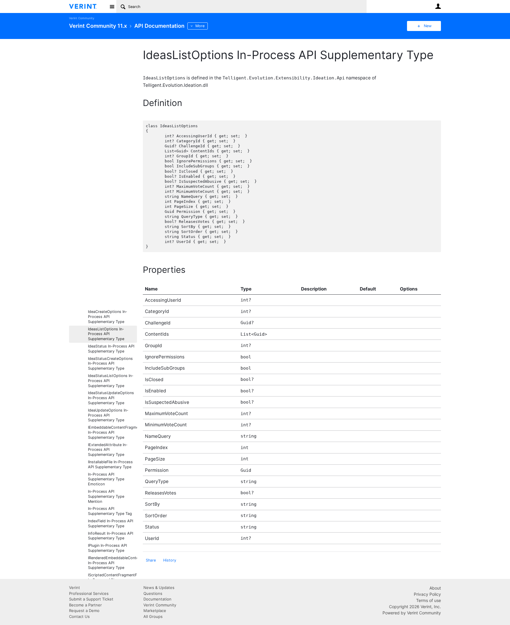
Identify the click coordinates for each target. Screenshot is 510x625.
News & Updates (158, 587)
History (169, 560)
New (427, 26)
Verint (74, 587)
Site (111, 6)
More (200, 26)
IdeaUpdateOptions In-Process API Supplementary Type (108, 415)
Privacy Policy (427, 594)
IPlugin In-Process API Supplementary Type (107, 548)
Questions (152, 593)
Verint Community (81, 18)
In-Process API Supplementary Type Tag (110, 511)
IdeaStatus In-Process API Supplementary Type (111, 348)
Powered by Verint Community (411, 612)
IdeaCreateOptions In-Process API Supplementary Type (107, 316)
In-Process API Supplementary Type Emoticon (106, 479)
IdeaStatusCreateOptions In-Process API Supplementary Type (110, 363)
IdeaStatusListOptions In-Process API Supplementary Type (110, 380)
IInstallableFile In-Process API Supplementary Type (110, 464)
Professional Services (89, 593)
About (435, 587)
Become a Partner (85, 605)
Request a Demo (84, 610)
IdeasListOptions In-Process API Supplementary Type (106, 334)
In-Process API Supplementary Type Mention (106, 496)
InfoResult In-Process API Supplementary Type (110, 536)
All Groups (153, 616)
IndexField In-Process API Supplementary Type (110, 523)
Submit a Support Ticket (91, 599)
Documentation (157, 599)
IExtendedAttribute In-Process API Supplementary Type (108, 450)
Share (151, 560)
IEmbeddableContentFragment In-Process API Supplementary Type (112, 432)
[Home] (87, 6)
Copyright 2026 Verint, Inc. (415, 606)
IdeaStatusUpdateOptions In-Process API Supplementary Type (111, 398)
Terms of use (428, 600)
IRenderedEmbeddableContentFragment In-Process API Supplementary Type (112, 563)
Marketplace (154, 610)
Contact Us (79, 616)
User (438, 6)
